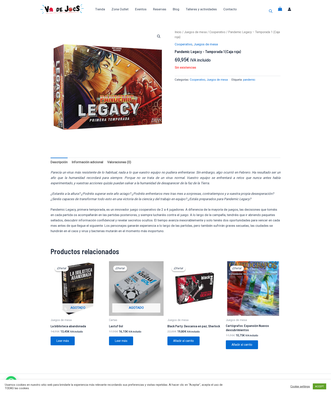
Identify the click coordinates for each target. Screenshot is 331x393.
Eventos (141, 9)
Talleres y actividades (201, 9)
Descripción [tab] (59, 162)
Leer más (62, 341)
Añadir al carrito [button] (183, 341)
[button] (158, 36)
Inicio (178, 32)
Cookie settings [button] (300, 386)
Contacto (230, 9)
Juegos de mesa (195, 32)
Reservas (159, 9)
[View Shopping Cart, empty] (280, 9)
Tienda (100, 9)
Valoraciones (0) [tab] (119, 162)
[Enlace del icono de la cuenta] (289, 9)
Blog (176, 9)
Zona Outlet (120, 9)
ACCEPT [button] (319, 386)
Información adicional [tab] (87, 162)
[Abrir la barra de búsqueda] (271, 11)
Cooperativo (217, 32)
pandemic (249, 79)
